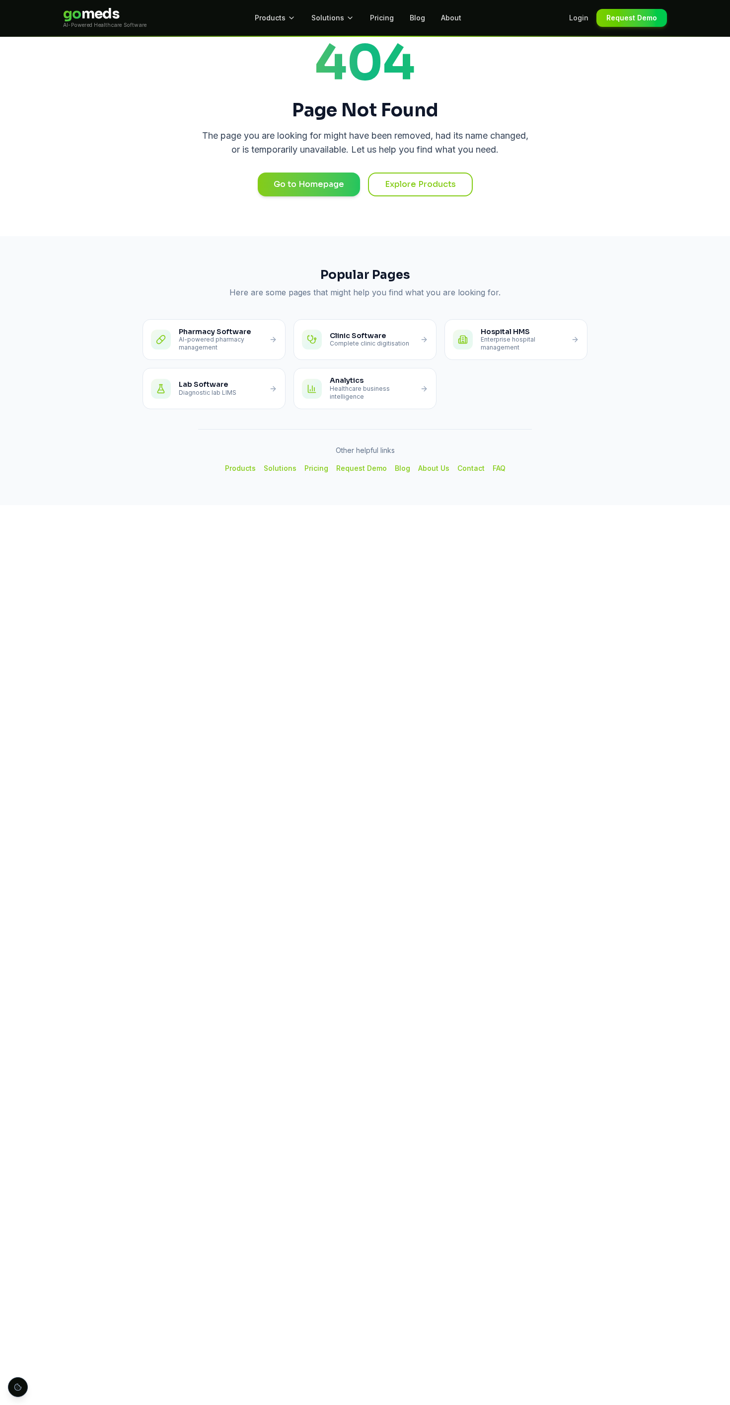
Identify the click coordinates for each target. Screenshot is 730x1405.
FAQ (499, 468)
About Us (433, 468)
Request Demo (631, 17)
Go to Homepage (309, 184)
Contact (471, 468)
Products (270, 17)
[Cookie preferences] (18, 1387)
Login (578, 17)
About (451, 17)
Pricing (382, 17)
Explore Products (420, 184)
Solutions (327, 17)
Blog (417, 17)
